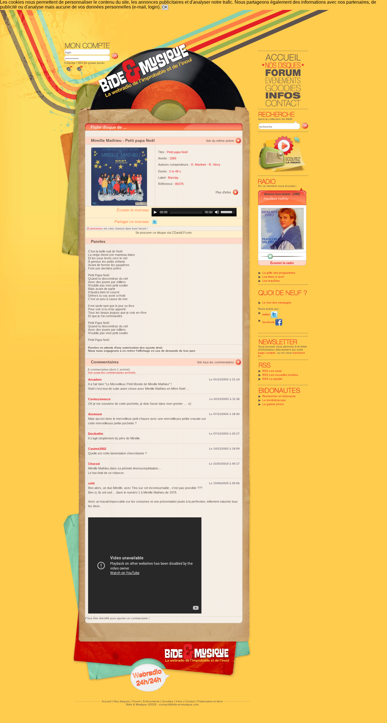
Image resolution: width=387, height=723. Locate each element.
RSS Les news (272, 370)
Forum (136, 701)
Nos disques (122, 701)
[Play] (155, 212)
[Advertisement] (186, 25)
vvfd (91, 483)
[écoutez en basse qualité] (69, 71)
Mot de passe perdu (91, 62)
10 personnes (95, 228)
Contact (190, 701)
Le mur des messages (276, 302)
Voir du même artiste (220, 140)
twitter (266, 314)
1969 (172, 158)
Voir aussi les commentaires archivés (111, 372)
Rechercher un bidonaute (279, 396)
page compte (266, 352)
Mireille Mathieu (106, 140)
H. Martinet (198, 164)
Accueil (106, 701)
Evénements (151, 701)
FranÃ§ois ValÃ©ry (276, 198)
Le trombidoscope (274, 400)
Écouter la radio (282, 263)
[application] (194, 212)
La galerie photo (273, 404)
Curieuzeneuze (99, 399)
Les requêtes (271, 280)
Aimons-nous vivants (277, 194)
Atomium (95, 414)
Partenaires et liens (210, 701)
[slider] (229, 211)
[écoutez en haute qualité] (79, 71)
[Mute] (217, 212)
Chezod (94, 463)
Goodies (167, 701)
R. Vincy (214, 164)
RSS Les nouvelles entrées (280, 374)
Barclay (173, 177)
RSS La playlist (272, 378)
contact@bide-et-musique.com (179, 704)
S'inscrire (70, 62)
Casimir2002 (97, 448)
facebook (268, 322)
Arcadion (95, 379)
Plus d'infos (223, 192)
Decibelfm (95, 433)
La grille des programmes (278, 272)
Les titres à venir (273, 276)
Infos (179, 701)
